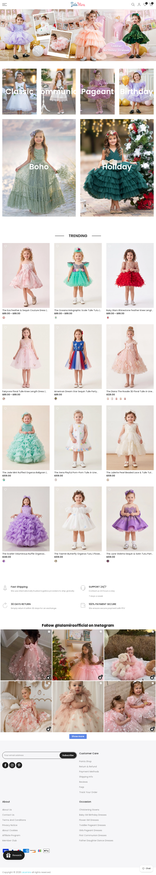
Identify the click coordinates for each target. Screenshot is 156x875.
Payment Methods (89, 771)
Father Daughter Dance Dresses (96, 840)
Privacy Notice (9, 825)
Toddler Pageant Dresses (92, 825)
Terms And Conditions (14, 820)
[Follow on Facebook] (5, 765)
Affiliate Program (11, 835)
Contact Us (8, 814)
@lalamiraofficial (71, 625)
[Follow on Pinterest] (19, 765)
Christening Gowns (89, 809)
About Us (7, 809)
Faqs (81, 787)
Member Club (9, 840)
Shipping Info (86, 776)
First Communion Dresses (92, 835)
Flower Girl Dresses (89, 820)
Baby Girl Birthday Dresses (92, 814)
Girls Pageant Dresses (90, 830)
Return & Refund (88, 766)
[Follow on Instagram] (12, 765)
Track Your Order (88, 792)
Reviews (83, 781)
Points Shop (85, 761)
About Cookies (10, 830)
